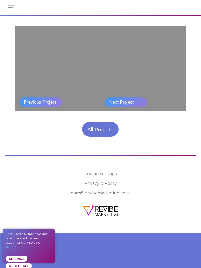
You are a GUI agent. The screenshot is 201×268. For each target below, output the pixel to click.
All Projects (100, 129)
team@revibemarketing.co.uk (100, 193)
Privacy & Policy (100, 183)
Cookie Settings (100, 173)
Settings (16, 259)
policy (11, 246)
